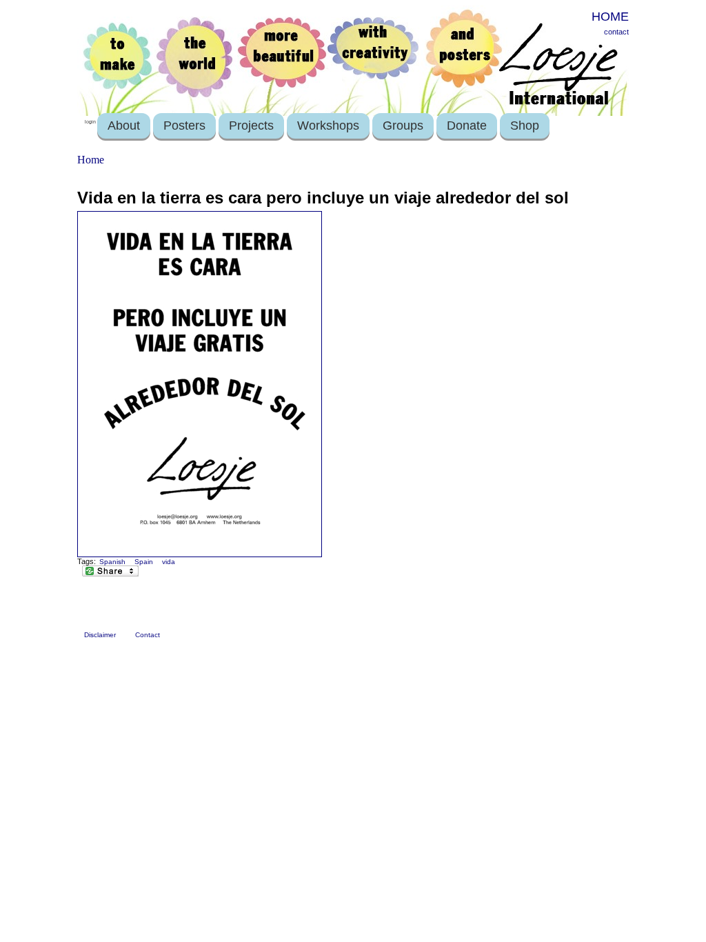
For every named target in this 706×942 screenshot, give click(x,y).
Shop (524, 125)
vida (168, 561)
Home (90, 160)
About (124, 125)
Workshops (328, 125)
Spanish (112, 561)
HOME (610, 16)
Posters (184, 125)
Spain (143, 561)
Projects (251, 125)
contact (616, 32)
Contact (147, 635)
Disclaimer (100, 635)
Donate (467, 125)
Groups (403, 125)
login (90, 121)
